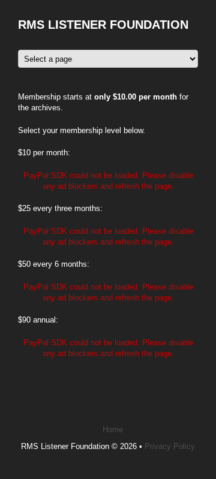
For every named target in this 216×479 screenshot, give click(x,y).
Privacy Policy (170, 446)
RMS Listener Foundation (103, 24)
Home (113, 429)
